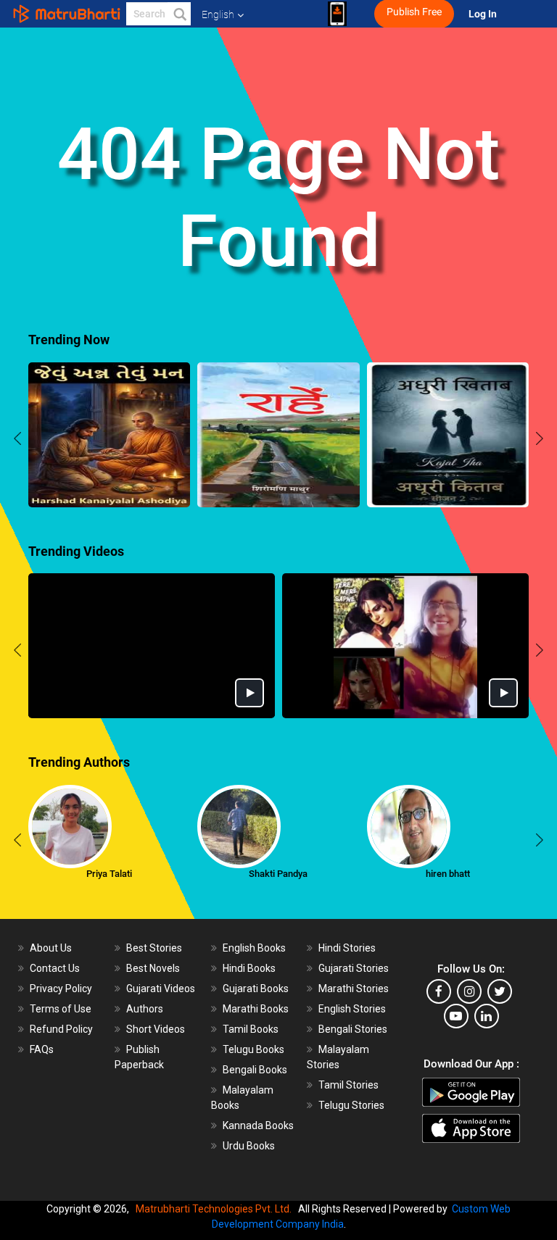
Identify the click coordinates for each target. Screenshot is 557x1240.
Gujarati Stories (353, 968)
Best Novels (153, 968)
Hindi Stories (347, 948)
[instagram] (469, 991)
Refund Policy (61, 1029)
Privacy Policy (61, 988)
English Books (254, 948)
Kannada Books (258, 1125)
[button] (179, 13)
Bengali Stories (352, 1029)
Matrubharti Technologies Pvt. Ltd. (216, 1209)
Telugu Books (253, 1049)
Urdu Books (249, 1146)
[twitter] (499, 991)
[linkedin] (486, 1016)
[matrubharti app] (337, 13)
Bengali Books (255, 1069)
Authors (144, 1009)
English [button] (218, 14)
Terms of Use (60, 1009)
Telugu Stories (351, 1105)
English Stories (352, 1009)
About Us (51, 948)
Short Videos (155, 1029)
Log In (484, 14)
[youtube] (456, 1016)
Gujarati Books (256, 988)
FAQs (42, 1049)
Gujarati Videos (160, 988)
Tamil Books (250, 1029)
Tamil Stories (348, 1085)
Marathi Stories (353, 988)
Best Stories (154, 948)
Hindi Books (249, 968)
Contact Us (55, 968)
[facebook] (438, 991)
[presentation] (17, 441)
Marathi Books (256, 1009)
